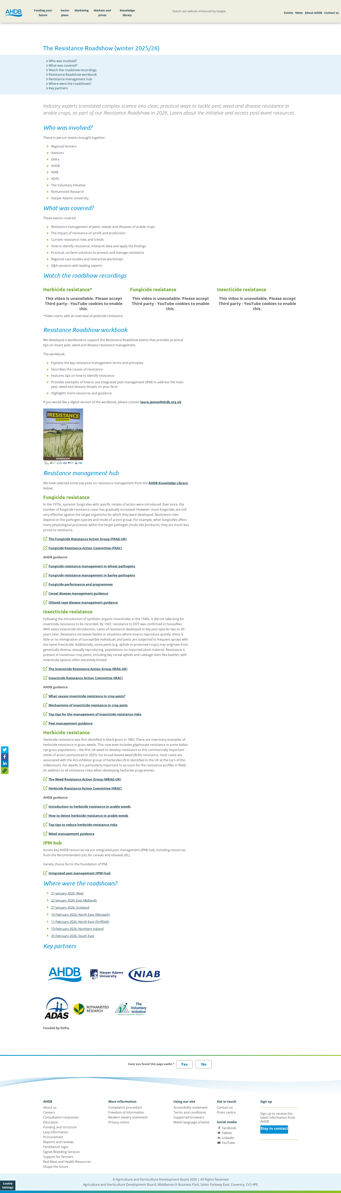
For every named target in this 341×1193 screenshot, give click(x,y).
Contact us (331, 13)
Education (50, 1122)
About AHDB (313, 13)
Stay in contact (274, 1128)
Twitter (227, 1133)
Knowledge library (127, 12)
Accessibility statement (190, 1107)
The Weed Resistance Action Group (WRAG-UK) (85, 779)
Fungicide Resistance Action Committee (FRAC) (85, 548)
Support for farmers (58, 1157)
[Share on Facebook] (4, 756)
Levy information (55, 1132)
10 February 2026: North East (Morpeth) (80, 914)
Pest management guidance (71, 723)
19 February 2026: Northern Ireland (77, 929)
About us (50, 1107)
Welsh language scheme (191, 1122)
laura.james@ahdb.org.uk (160, 402)
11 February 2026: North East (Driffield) (80, 922)
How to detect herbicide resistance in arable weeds (88, 815)
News (299, 13)
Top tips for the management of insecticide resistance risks (95, 714)
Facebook (229, 1128)
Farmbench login (55, 1147)
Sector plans (65, 12)
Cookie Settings (7, 1185)
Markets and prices (102, 12)
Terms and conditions (189, 1112)
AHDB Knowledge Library (168, 483)
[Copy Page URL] (4, 770)
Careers (49, 1112)
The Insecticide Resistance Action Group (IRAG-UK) (88, 669)
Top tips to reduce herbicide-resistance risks (83, 825)
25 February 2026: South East (72, 936)
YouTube (228, 1143)
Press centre (226, 1112)
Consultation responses (61, 1117)
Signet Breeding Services (61, 1152)
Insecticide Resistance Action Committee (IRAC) (86, 678)
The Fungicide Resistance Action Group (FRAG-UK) (87, 539)
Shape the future (55, 1166)
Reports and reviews (58, 1142)
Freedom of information (126, 1112)
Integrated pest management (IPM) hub (80, 873)
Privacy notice (118, 1122)
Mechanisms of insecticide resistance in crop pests (88, 705)
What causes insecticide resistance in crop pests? (87, 696)
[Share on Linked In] (4, 763)
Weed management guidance (71, 834)
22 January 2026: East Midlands (74, 900)
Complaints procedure (125, 1107)
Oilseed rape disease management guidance (83, 602)
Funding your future (43, 12)
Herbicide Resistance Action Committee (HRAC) (85, 788)
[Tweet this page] (4, 749)
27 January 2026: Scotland (70, 907)
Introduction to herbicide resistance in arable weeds (90, 806)
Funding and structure (60, 1127)
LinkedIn (228, 1138)
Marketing (82, 10)
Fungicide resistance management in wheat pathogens (92, 566)
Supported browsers (188, 1117)
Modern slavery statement (128, 1117)
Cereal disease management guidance (78, 593)
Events (288, 13)
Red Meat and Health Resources (67, 1161)
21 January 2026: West (67, 893)
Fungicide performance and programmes (81, 584)
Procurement (53, 1137)
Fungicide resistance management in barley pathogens (92, 575)
